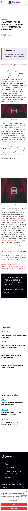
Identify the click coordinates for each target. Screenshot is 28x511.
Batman (10, 265)
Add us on (19, 35)
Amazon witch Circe (14, 77)
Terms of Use (9, 477)
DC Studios (14, 267)
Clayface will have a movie (8, 240)
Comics (4, 18)
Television (5, 331)
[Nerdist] (14, 2)
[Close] (26, 491)
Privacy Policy (9, 468)
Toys (3, 362)
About (7, 464)
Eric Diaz (5, 34)
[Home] (7, 457)
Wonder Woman (19, 268)
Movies (4, 341)
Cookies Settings (14, 500)
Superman (9, 268)
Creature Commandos (20, 70)
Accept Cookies (14, 508)
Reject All (14, 504)
